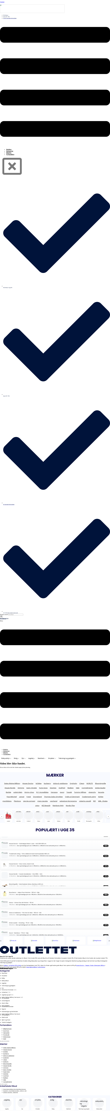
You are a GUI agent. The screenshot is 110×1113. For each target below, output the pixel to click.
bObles (39, 783)
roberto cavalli (85, 801)
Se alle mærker (3, 1084)
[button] (55, 82)
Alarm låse (5, 1003)
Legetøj (30, 758)
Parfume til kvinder (8, 990)
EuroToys (6, 1031)
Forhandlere (10, 154)
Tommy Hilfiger (80, 792)
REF (94, 801)
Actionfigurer (6, 1001)
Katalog (8, 149)
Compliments (87, 788)
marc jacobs (42, 801)
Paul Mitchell (12, 797)
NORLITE (89, 783)
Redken (70, 788)
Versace (54, 792)
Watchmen (6, 1037)
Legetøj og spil (6, 995)
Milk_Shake (103, 801)
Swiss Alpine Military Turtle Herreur (35, 967)
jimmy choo (29, 792)
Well (4, 1039)
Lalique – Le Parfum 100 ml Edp (12, 965)
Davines (53, 788)
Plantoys (17, 801)
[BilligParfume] (97, 941)
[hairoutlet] (34, 941)
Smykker (51, 758)
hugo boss (43, 788)
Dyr (23, 758)
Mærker (8, 153)
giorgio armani (29, 801)
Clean (81, 783)
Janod (21, 797)
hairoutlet (6, 1033)
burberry (47, 783)
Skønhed (41, 758)
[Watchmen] (75, 941)
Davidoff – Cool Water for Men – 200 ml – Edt (14, 1091)
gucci (62, 792)
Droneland (37, 797)
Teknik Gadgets (7, 1022)
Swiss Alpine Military (12, 783)
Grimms (21, 788)
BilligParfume (7, 1029)
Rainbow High (58, 805)
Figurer (4, 1009)
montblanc (7, 801)
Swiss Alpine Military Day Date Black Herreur (14, 1089)
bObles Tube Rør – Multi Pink (10, 1092)
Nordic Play (70, 805)
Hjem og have (6, 1020)
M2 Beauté (46, 805)
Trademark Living (89, 797)
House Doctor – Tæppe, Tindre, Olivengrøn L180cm (90, 965)
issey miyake (31, 788)
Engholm (73, 783)
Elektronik (5, 1017)
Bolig (15, 758)
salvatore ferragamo (68, 801)
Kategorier (9, 151)
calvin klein (17, 792)
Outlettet (2, 2)
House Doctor (27, 783)
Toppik (69, 792)
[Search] (1, 616)
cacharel (53, 801)
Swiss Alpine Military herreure (11, 997)
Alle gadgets (6, 1015)
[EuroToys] (55, 941)
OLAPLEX (62, 788)
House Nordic (10, 788)
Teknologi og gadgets (66, 758)
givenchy (92, 792)
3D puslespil (5, 998)
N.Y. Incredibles (42, 792)
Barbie (8, 792)
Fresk (28, 797)
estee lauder (100, 788)
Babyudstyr (5, 758)
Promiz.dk (6, 1035)
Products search (4, 614)
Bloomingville (100, 783)
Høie (77, 788)
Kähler (100, 797)
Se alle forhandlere (4, 1041)
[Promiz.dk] (13, 941)
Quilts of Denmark (72, 797)
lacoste (101, 792)
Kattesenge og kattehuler (10, 1011)
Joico (37, 805)
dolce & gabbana (60, 783)
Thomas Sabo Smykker (53, 797)
